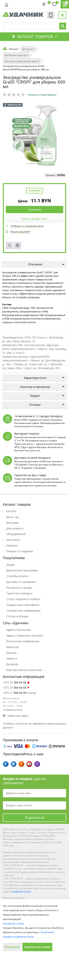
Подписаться (34, 817)
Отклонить (12, 947)
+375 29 (14, 682)
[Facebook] (6, 764)
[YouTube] (29, 764)
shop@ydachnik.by (21, 891)
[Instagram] (37, 764)
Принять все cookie (37, 947)
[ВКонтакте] (13, 764)
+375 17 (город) (19, 693)
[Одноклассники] (21, 764)
